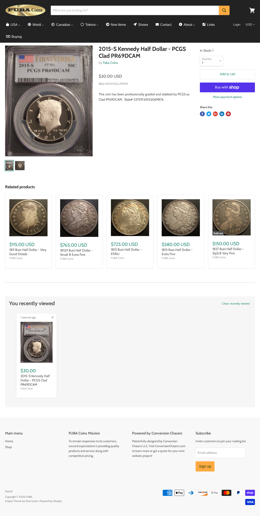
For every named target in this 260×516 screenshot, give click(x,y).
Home (9, 441)
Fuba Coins (110, 63)
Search (9, 491)
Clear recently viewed (236, 303)
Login (236, 24)
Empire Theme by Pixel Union (21, 501)
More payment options (227, 97)
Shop (8, 447)
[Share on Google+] (215, 113)
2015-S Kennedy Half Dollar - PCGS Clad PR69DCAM (35, 380)
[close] (53, 317)
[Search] (224, 10)
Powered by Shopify (50, 501)
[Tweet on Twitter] (208, 113)
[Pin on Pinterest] (228, 113)
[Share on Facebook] (202, 113)
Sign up (205, 466)
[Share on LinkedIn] (221, 113)
